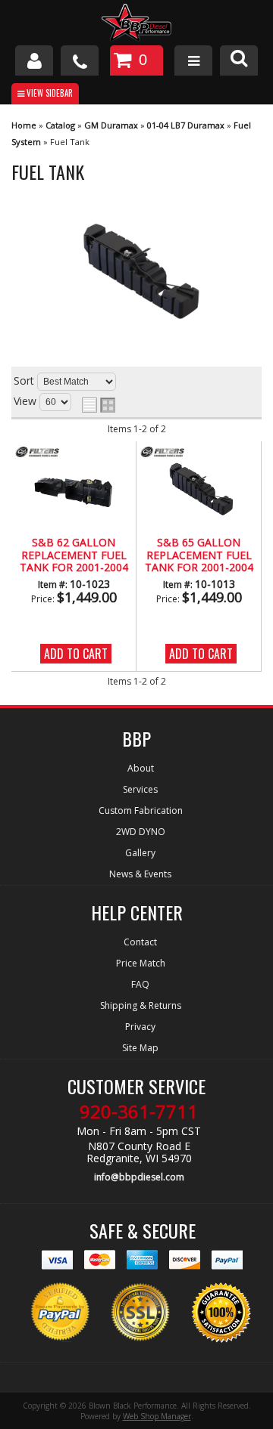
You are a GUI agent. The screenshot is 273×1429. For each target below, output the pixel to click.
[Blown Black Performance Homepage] (136, 24)
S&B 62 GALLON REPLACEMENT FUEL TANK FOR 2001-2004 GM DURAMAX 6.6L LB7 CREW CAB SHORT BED (73, 555)
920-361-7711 (139, 1112)
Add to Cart (76, 654)
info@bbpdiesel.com (139, 1177)
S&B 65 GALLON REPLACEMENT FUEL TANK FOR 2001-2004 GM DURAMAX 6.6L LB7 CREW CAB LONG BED (199, 555)
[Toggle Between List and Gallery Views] (98, 405)
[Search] (239, 60)
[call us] (80, 60)
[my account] (34, 60)
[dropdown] (193, 60)
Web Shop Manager (157, 1416)
